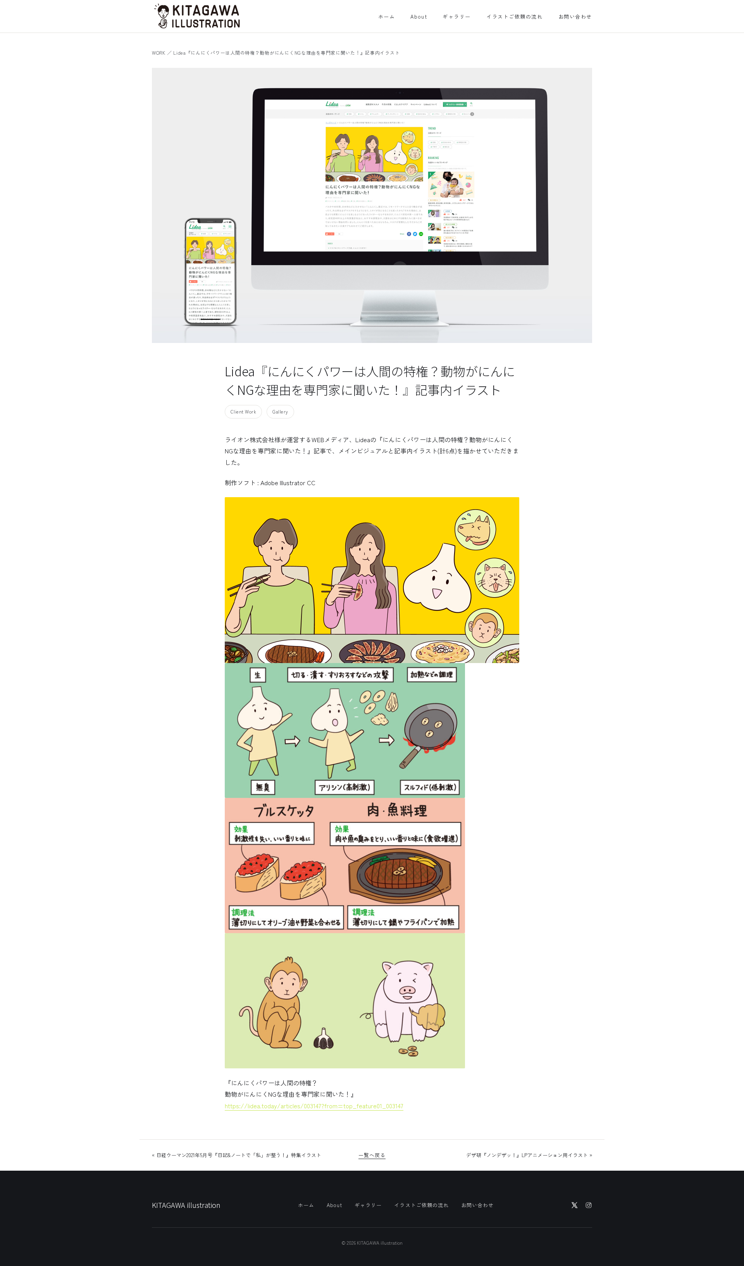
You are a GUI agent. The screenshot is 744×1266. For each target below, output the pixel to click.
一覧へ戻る (372, 1155)
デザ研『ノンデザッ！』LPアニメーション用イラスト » (529, 1155)
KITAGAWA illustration (186, 1205)
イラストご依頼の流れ (514, 16)
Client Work (243, 411)
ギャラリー (457, 16)
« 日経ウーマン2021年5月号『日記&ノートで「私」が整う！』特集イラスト (236, 1155)
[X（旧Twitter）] (574, 1205)
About (418, 16)
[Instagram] (588, 1205)
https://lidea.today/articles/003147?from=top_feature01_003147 (314, 1105)
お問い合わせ (575, 16)
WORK (158, 52)
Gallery (280, 411)
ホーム (386, 16)
